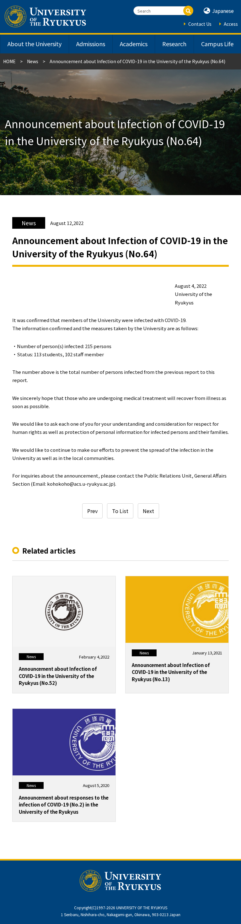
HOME (9, 61)
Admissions (90, 44)
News (32, 61)
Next (148, 511)
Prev (92, 511)
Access (231, 24)
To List (120, 511)
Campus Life (217, 44)
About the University (35, 44)
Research (174, 44)
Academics (133, 44)
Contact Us (200, 24)
